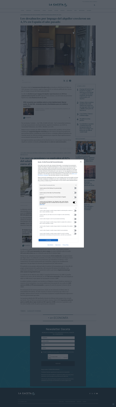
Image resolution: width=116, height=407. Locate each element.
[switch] (74, 188)
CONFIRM (48, 240)
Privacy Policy (66, 244)
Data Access (58, 244)
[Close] (81, 162)
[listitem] (58, 185)
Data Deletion (50, 244)
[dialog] (58, 203)
